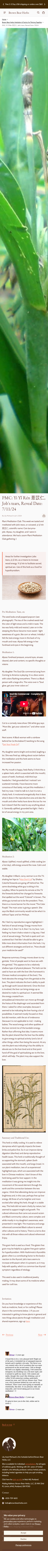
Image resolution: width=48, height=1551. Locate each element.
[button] (38, 12)
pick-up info (17, 1479)
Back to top (7, 1424)
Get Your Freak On (11, 744)
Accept (23, 1533)
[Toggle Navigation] (4, 12)
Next (40, 1334)
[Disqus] (24, 1380)
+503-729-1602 (11, 1498)
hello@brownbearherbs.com (16, 1503)
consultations (30, 1464)
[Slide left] (3, 4)
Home (4, 19)
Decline (23, 1539)
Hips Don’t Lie (26, 879)
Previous (9, 1334)
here (28, 1321)
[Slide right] (44, 4)
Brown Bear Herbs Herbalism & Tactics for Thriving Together (22, 22)
